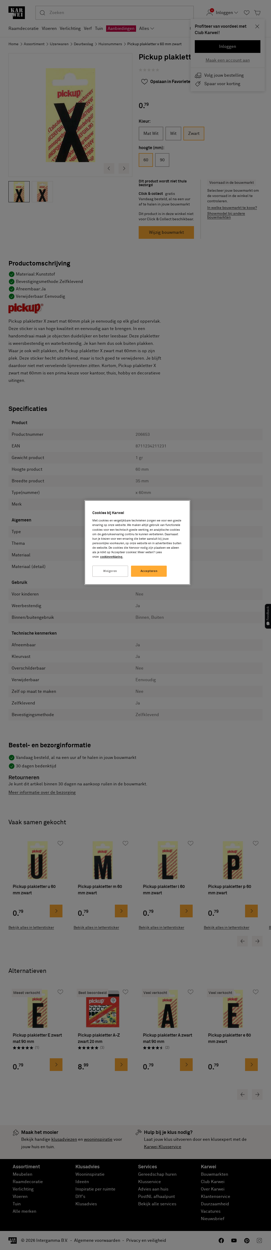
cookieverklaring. (111, 556)
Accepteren (149, 571)
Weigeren (110, 571)
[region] (137, 542)
